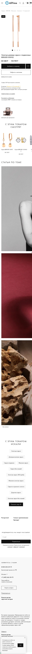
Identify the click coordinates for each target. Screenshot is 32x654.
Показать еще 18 (16, 504)
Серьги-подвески (9, 463)
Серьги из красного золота (16, 487)
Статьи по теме (11, 162)
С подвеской (26, 11)
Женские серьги (23, 463)
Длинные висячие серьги (16, 457)
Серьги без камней (16, 469)
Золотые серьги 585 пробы (16, 475)
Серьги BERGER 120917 (7, 149)
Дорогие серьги (16, 492)
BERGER (8, 11)
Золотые (19, 11)
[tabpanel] (16, 31)
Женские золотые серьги (16, 481)
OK (20, 645)
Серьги (3, 11)
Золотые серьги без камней (16, 498)
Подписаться (16, 541)
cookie (12, 643)
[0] (26, 3)
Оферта (3, 632)
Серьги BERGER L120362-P (20, 150)
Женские (13, 11)
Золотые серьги (16, 451)
